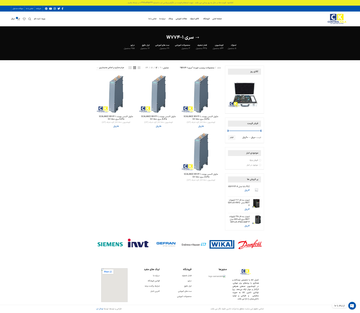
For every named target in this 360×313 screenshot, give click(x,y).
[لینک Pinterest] (46, 8)
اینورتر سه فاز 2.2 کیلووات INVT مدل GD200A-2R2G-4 (239, 203)
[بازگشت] (197, 37)
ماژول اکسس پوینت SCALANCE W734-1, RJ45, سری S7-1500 (201, 118)
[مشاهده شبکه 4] (130, 68)
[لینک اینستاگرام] (55, 8)
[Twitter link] (59, 8)
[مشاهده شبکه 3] (134, 68)
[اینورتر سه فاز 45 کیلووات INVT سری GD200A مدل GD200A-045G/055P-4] (256, 221)
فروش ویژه (254, 160)
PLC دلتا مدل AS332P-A (239, 186)
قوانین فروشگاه (154, 280)
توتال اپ (99, 308)
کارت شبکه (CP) (193, 122)
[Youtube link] (50, 8)
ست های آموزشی (185, 291)
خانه (219, 67)
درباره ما (156, 275)
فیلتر (231, 137)
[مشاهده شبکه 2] (139, 68)
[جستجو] (30, 19)
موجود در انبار (252, 165)
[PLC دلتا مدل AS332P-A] (256, 189)
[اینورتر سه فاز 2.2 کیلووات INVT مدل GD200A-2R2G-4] (256, 205)
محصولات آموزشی (184, 296)
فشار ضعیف (187, 275)
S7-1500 (203, 122)
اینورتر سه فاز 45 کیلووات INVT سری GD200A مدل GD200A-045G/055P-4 (239, 219)
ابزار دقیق (188, 286)
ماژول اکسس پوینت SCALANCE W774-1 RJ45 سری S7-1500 (116, 118)
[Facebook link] (62, 8)
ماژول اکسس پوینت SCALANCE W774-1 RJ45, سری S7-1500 (201, 176)
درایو (190, 280)
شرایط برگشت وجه (152, 286)
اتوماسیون (211, 122)
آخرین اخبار (155, 291)
